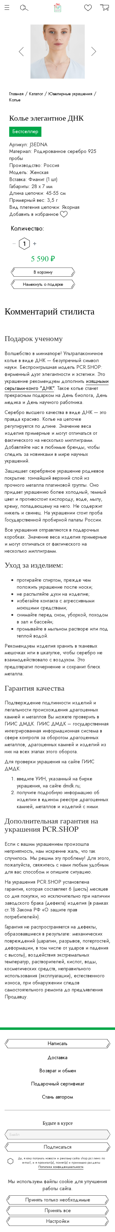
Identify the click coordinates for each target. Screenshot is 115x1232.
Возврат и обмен (57, 1070)
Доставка (57, 1057)
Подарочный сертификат (57, 1084)
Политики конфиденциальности (60, 1167)
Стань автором (57, 1097)
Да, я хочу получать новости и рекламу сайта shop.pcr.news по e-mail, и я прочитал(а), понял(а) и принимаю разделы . (61, 1162)
